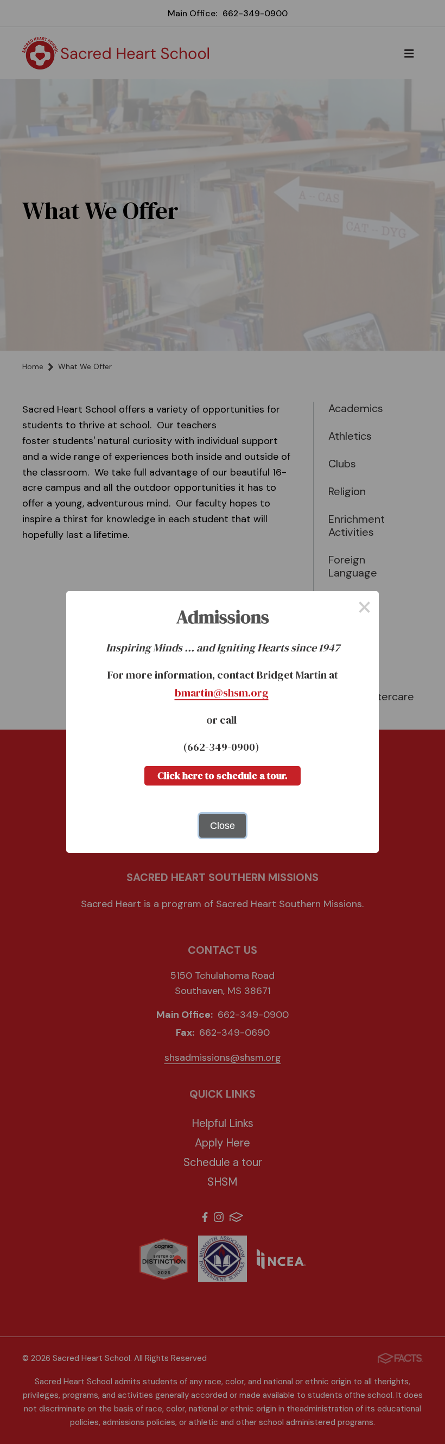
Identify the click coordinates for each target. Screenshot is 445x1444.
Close (222, 825)
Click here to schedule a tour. (222, 775)
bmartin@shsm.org (222, 692)
